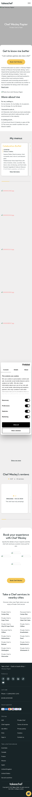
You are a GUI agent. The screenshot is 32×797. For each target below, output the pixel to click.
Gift (2, 720)
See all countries (6, 778)
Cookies (19, 733)
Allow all (16, 425)
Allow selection (16, 430)
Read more (5, 87)
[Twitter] (13, 679)
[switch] (27, 405)
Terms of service (22, 724)
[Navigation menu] (29, 2)
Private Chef (21, 720)
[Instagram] (8, 679)
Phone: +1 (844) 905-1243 (10, 694)
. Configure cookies (19, 789)
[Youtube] (3, 682)
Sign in (3, 737)
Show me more (16, 461)
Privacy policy (21, 729)
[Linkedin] (18, 679)
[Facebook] (3, 679)
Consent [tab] (5, 369)
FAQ (2, 733)
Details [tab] (16, 369)
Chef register (5, 724)
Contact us (20, 737)
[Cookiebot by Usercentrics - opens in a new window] (22, 365)
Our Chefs (11, 789)
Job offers (4, 729)
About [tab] (26, 369)
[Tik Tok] (23, 679)
